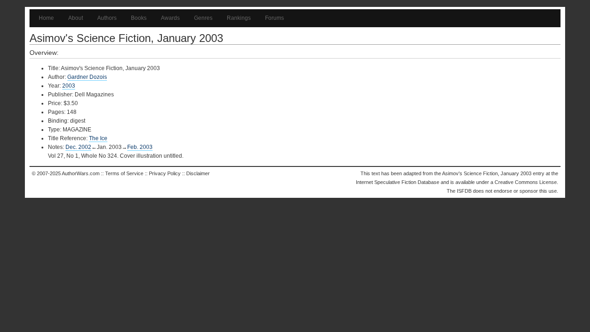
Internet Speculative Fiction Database (397, 182)
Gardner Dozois (87, 77)
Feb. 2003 (140, 147)
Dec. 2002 (78, 147)
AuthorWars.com (81, 173)
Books (139, 18)
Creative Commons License (526, 182)
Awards (170, 18)
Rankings (239, 18)
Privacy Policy (165, 173)
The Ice (98, 138)
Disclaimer (198, 173)
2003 (68, 86)
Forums (274, 18)
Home (46, 18)
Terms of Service (124, 173)
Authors (107, 18)
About (75, 18)
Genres (203, 18)
